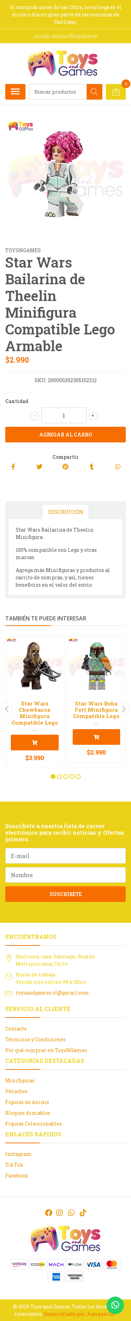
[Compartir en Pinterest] (65, 467)
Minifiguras (20, 1080)
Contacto (16, 1028)
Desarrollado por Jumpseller (79, 1314)
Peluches (16, 1091)
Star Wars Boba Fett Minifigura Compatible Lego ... (96, 713)
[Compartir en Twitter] (39, 467)
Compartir (65, 457)
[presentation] (7, 708)
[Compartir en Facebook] (13, 467)
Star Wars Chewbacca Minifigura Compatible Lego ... (35, 716)
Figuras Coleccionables (33, 1123)
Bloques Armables (27, 1113)
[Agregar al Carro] (35, 742)
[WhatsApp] (70, 1213)
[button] (53, 776)
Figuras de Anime (27, 1102)
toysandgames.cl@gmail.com (52, 992)
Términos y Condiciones (35, 1039)
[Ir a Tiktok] (83, 1213)
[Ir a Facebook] (48, 1213)
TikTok (14, 1164)
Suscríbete (66, 894)
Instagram (18, 1154)
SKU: (41, 380)
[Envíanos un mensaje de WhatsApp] (115, 1305)
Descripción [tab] (65, 512)
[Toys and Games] (63, 63)
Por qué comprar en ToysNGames (46, 1050)
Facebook (16, 1175)
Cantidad (16, 401)
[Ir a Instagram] (59, 1213)
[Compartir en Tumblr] (92, 467)
